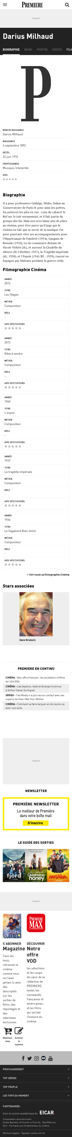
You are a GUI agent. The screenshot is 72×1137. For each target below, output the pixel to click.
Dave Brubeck (27, 639)
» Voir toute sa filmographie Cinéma (48, 574)
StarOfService (49, 1122)
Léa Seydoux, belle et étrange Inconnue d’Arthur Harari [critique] (33, 688)
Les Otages (11, 294)
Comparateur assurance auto (17, 1119)
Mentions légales (11, 1133)
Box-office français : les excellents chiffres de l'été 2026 (35, 679)
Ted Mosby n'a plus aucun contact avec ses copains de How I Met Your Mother (35, 697)
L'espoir (9, 413)
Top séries (9, 1078)
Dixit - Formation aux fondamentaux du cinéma (26, 1125)
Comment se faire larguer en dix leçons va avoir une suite (35, 705)
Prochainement (13, 1069)
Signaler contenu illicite (33, 1133)
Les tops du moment (16, 1095)
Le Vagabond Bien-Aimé (20, 531)
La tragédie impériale (18, 472)
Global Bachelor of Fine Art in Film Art (21, 1122)
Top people (10, 1086)
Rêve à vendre (13, 353)
